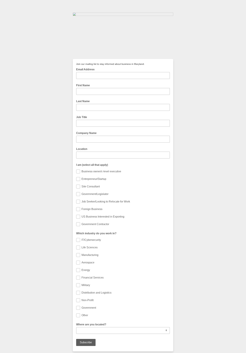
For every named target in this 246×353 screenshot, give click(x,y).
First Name (83, 85)
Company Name (86, 133)
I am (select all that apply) (92, 164)
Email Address (86, 69)
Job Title (81, 117)
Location (81, 149)
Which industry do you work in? (96, 233)
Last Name (83, 101)
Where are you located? (91, 324)
